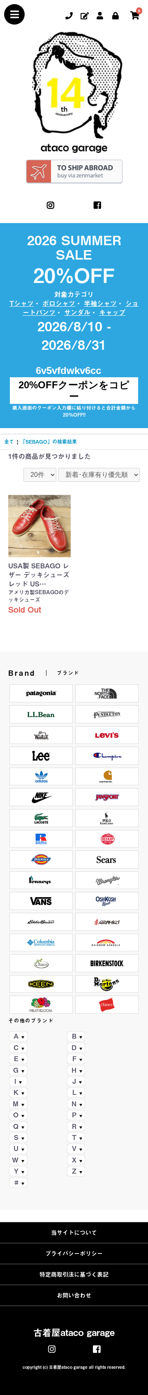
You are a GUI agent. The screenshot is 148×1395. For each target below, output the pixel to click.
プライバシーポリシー (74, 1253)
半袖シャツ (100, 303)
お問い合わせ (74, 1295)
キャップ (112, 312)
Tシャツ (21, 303)
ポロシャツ (58, 303)
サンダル (77, 312)
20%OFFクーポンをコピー (74, 390)
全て (9, 441)
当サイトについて (74, 1232)
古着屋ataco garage (74, 1332)
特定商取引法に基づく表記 (74, 1274)
